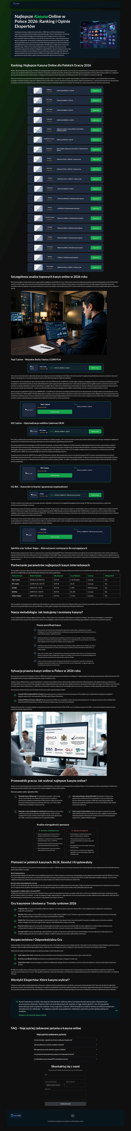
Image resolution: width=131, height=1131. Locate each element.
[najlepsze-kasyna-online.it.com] (16, 3)
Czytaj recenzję (55, 411)
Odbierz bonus (95, 367)
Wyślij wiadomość (65, 1103)
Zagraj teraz (96, 90)
